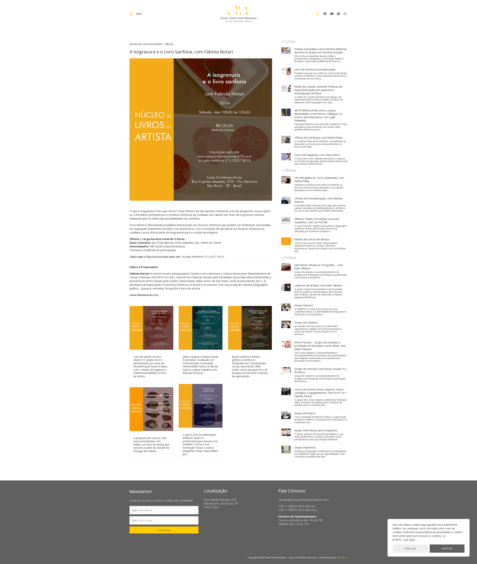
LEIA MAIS (409, 539)
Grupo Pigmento (305, 447)
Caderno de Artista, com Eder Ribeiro (318, 285)
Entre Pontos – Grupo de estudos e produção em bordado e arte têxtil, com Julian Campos (320, 346)
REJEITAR (410, 548)
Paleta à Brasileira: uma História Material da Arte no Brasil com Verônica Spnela (320, 50)
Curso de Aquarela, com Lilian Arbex (317, 154)
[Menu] (131, 14)
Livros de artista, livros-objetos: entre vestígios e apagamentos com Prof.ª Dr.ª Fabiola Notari (320, 393)
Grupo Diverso (303, 305)
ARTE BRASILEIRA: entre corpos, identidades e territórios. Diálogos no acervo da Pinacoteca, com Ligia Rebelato (318, 115)
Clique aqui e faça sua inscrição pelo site (155, 256)
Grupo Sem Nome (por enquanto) (315, 430)
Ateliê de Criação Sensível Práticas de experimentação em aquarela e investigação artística (318, 90)
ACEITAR (447, 548)
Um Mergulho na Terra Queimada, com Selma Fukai (319, 179)
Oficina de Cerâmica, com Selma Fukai (318, 137)
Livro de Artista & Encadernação (315, 69)
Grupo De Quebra (305, 322)
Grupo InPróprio (304, 413)
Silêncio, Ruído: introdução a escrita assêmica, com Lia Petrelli (316, 220)
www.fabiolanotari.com (144, 295)
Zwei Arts (342, 557)
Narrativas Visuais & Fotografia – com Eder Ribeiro (318, 266)
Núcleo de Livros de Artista (311, 239)
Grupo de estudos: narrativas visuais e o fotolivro (320, 370)
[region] (429, 538)
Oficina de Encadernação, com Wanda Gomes (318, 200)
